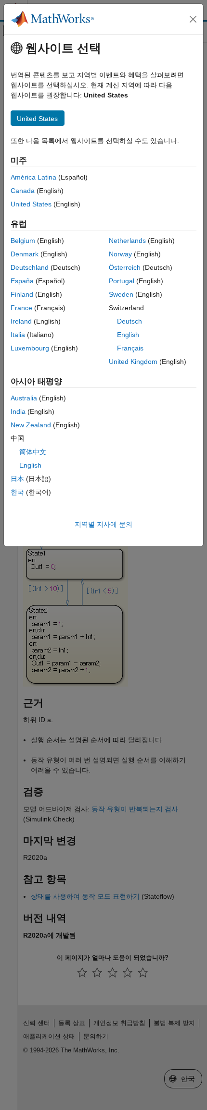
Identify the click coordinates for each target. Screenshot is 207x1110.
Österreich (125, 267)
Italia (18, 334)
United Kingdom (133, 361)
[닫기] (193, 19)
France (21, 308)
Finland (22, 294)
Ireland (21, 321)
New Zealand (31, 425)
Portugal (121, 281)
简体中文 (32, 452)
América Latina (33, 177)
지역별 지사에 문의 (103, 524)
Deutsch (129, 321)
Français (130, 348)
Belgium (23, 240)
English (128, 334)
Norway (120, 254)
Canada (23, 190)
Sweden (121, 294)
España (22, 281)
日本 (17, 479)
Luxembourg (30, 348)
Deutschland (30, 267)
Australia (24, 398)
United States (31, 204)
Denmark (25, 254)
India (18, 411)
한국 (17, 492)
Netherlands (127, 240)
